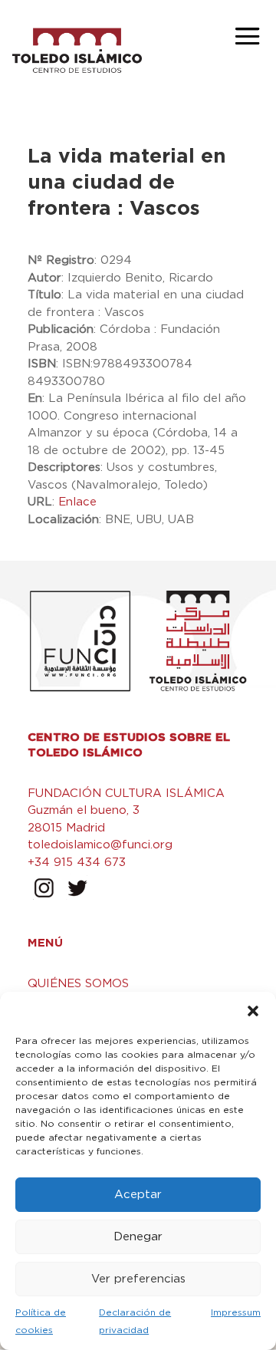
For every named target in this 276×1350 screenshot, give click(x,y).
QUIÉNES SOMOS (78, 983)
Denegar (138, 1237)
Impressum (236, 1312)
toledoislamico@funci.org (100, 845)
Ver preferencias (138, 1279)
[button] (253, 1011)
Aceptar (138, 1194)
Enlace (77, 502)
